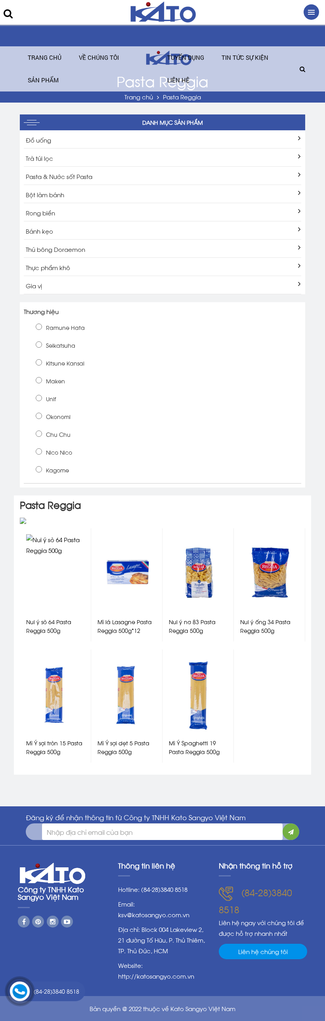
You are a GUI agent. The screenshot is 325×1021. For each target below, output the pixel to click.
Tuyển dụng (185, 57)
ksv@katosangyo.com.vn (153, 914)
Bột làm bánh (45, 194)
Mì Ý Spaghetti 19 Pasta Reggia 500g (194, 747)
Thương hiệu (41, 311)
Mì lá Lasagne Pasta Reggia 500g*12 (125, 625)
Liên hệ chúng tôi (263, 951)
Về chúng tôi (99, 57)
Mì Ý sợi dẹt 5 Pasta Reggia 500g (123, 747)
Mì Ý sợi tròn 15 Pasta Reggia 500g (54, 747)
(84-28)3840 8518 (56, 991)
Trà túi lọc (39, 158)
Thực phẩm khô (48, 267)
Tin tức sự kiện (245, 57)
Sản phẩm (43, 80)
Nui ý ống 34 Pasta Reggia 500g (265, 625)
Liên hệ (178, 80)
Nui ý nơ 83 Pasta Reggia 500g (192, 625)
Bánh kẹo (39, 231)
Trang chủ (44, 57)
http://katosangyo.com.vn (156, 975)
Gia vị (34, 285)
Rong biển (40, 212)
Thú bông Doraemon (55, 249)
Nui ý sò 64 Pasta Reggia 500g (48, 625)
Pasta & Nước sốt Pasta (59, 176)
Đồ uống (38, 139)
